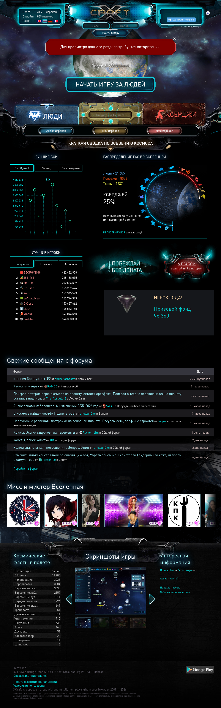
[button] (47, 115)
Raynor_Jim (91, 432)
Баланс (104, 413)
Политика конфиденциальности (35, 681)
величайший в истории (186, 265)
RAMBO (52, 386)
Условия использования (29, 685)
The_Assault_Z (56, 398)
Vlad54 (28, 314)
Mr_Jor (28, 283)
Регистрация (185, 570)
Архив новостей (169, 578)
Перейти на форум (25, 468)
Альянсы (71, 264)
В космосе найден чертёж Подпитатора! (44, 413)
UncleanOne (87, 413)
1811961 (29, 277)
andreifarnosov (65, 379)
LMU (27, 308)
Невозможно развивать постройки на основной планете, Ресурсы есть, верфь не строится (83, 421)
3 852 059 (18, 190)
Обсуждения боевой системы (136, 406)
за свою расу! (122, 232)
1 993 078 (18, 210)
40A (52, 440)
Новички (46, 264)
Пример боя (167, 570)
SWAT (110, 406)
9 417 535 (18, 179)
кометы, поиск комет (29, 439)
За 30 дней (22, 168)
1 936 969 (18, 216)
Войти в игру (110, 33)
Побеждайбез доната (127, 266)
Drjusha (29, 288)
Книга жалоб (69, 386)
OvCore (28, 303)
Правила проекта (170, 587)
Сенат (63, 459)
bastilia (28, 319)
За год (46, 168)
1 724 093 (18, 226)
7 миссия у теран (26, 386)
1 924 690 (18, 221)
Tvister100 (49, 459)
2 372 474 (18, 205)
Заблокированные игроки (175, 592)
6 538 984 (18, 184)
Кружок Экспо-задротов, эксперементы (44, 432)
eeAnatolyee (31, 298)
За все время (71, 168)
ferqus (162, 421)
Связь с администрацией (30, 675)
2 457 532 (18, 200)
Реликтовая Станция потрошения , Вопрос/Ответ (51, 447)
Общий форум (111, 432)
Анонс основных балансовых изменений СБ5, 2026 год (55, 405)
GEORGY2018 (32, 272)
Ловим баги (85, 379)
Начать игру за (110, 84)
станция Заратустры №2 (32, 378)
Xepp (27, 293)
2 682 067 (18, 195)
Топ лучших (22, 264)
